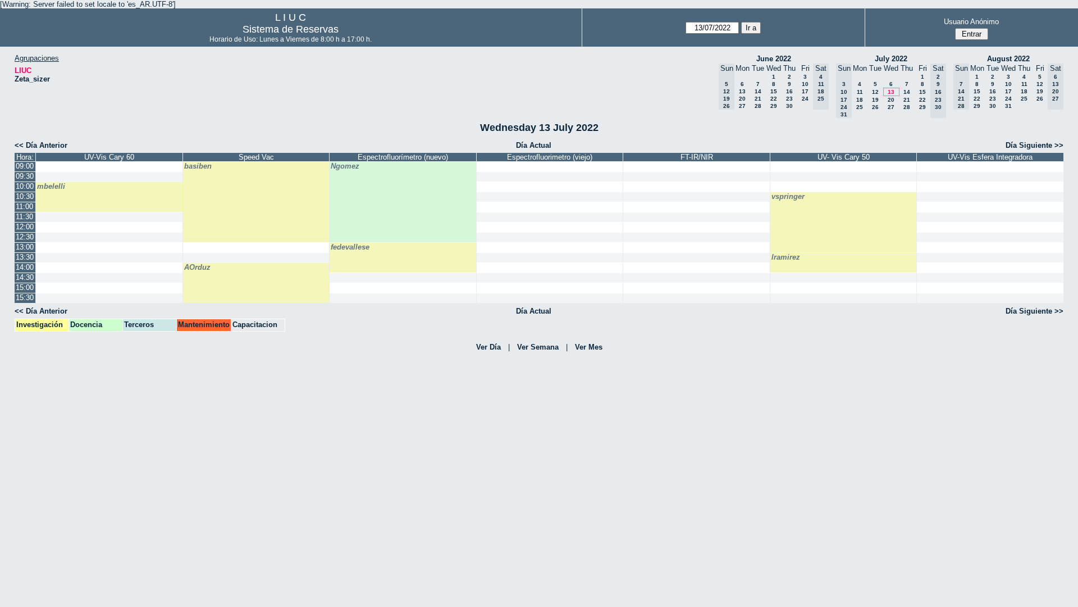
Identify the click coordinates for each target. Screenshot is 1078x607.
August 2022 (1008, 59)
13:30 (25, 257)
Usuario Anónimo (971, 21)
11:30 (24, 216)
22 (773, 99)
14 (758, 91)
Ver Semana (538, 347)
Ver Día (488, 347)
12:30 (25, 237)
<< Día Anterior (41, 145)
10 (805, 84)
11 (860, 92)
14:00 (25, 267)
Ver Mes (588, 347)
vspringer (788, 196)
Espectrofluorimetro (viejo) (549, 157)
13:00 (25, 247)
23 (789, 99)
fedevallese (350, 247)
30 (789, 106)
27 (742, 106)
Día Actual (533, 145)
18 (859, 100)
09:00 (25, 166)
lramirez (785, 257)
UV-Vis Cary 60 (109, 157)
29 (773, 106)
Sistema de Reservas (291, 29)
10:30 (25, 196)
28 (758, 106)
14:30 (25, 277)
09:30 (25, 176)
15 (773, 91)
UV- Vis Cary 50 (843, 157)
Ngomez (345, 166)
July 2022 (891, 59)
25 (859, 107)
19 (875, 100)
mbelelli (51, 186)
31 (1008, 106)
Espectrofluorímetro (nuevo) (403, 157)
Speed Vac (256, 157)
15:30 (25, 297)
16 (789, 91)
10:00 (25, 186)
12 (875, 92)
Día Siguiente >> (1034, 145)
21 (758, 99)
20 (742, 99)
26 (875, 107)
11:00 (24, 206)
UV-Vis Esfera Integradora (990, 157)
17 (805, 91)
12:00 (25, 227)
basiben (198, 166)
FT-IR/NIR (696, 157)
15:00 (25, 287)
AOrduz (197, 267)
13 (742, 91)
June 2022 (773, 59)
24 (805, 99)
